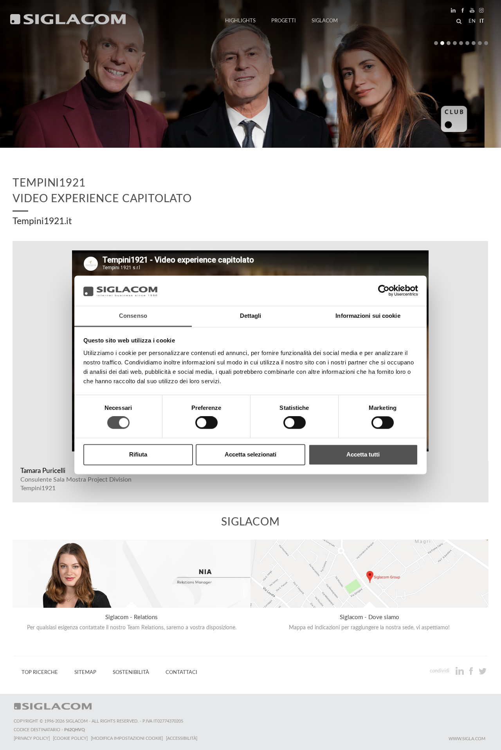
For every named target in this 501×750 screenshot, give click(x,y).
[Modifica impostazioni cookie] (127, 738)
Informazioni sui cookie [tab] (367, 315)
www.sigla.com (467, 739)
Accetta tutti (363, 454)
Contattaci (181, 672)
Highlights (240, 20)
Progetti (283, 20)
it (481, 21)
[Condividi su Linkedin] (460, 671)
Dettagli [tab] (250, 315)
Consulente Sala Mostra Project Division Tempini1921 (76, 483)
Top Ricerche (40, 672)
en (472, 21)
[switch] (206, 423)
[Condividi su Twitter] (482, 671)
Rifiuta (138, 454)
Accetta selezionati (250, 454)
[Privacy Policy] (32, 738)
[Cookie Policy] (70, 738)
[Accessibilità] (181, 738)
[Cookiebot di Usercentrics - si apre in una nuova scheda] (384, 291)
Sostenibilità (131, 672)
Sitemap (85, 672)
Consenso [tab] (133, 315)
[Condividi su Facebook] (472, 671)
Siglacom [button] (325, 20)
